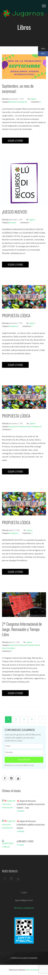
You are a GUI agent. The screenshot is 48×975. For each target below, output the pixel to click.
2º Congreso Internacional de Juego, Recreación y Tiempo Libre (22, 629)
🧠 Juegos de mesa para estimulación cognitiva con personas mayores (31, 824)
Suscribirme (24, 759)
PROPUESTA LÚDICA (16, 315)
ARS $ (41, 54)
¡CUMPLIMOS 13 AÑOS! (25, 841)
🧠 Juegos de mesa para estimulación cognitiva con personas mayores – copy (31, 804)
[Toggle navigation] (44, 6)
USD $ (41, 49)
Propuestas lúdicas (24, 426)
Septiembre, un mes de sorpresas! (18, 88)
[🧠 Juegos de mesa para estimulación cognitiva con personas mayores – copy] (8, 804)
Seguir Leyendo (15, 140)
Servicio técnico (32, 970)
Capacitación (13, 426)
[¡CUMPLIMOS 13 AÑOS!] (8, 845)
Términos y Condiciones (24, 908)
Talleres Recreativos (8, 648)
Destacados (12, 101)
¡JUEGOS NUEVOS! (14, 212)
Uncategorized (22, 101)
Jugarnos (33, 98)
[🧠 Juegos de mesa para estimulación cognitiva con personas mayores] (8, 824)
